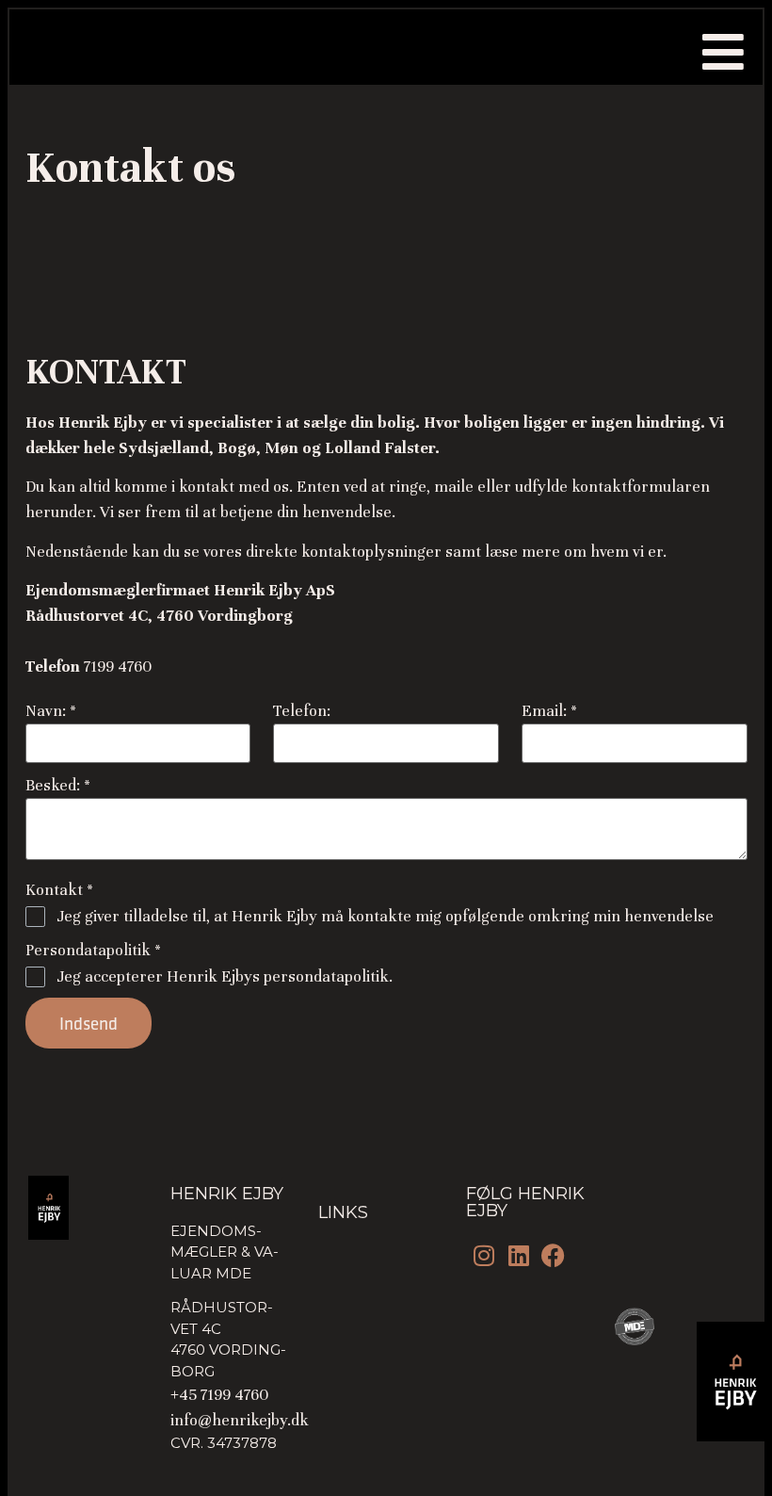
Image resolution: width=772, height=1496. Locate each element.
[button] (723, 51)
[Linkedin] (518, 1255)
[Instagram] (483, 1255)
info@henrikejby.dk (239, 1420)
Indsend (88, 1023)
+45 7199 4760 (219, 1395)
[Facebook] (553, 1255)
